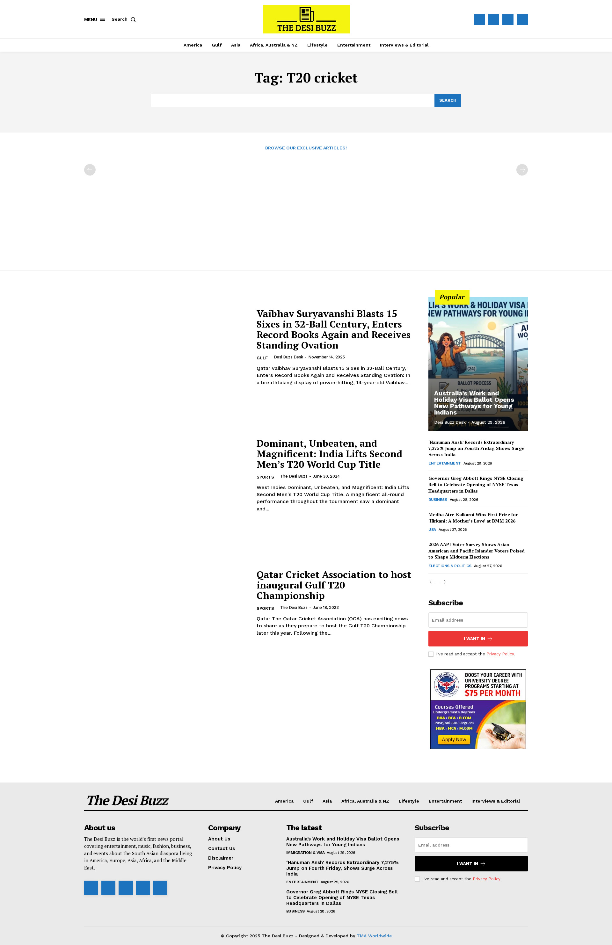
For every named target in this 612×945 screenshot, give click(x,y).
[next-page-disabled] (522, 170)
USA (432, 529)
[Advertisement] (306, 207)
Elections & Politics (449, 566)
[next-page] (443, 582)
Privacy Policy (500, 654)
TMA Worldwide (374, 935)
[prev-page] (90, 170)
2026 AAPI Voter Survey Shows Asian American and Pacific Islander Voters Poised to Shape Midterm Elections (476, 550)
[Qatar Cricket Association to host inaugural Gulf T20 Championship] (166, 602)
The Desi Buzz (294, 476)
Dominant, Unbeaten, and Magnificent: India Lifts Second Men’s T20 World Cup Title (329, 454)
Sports (265, 477)
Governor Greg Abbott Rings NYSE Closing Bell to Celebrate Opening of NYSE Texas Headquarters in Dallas (475, 484)
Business (437, 499)
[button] (125, 19)
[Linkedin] (126, 888)
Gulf (262, 358)
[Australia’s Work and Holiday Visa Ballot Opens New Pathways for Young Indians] (478, 364)
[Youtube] (522, 19)
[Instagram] (493, 19)
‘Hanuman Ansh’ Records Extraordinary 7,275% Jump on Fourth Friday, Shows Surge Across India (476, 448)
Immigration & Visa (305, 852)
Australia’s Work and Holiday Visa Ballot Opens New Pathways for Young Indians (474, 402)
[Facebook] (479, 19)
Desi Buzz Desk (288, 357)
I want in (474, 638)
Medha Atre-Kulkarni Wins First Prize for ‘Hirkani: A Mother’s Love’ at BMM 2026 (473, 517)
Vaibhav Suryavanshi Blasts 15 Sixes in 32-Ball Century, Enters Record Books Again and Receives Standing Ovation (334, 329)
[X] (508, 19)
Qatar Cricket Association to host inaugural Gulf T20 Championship (334, 585)
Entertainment (444, 463)
